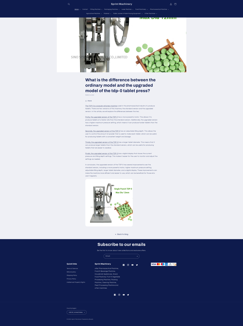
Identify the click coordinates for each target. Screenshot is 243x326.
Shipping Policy (72, 275)
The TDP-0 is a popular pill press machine (101, 106)
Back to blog (122, 234)
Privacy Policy (71, 279)
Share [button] (90, 101)
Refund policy (71, 272)
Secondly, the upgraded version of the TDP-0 (102, 131)
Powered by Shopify (87, 319)
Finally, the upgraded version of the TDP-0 (101, 153)
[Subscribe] (137, 256)
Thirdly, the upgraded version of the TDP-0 (102, 142)
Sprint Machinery (76, 319)
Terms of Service (72, 268)
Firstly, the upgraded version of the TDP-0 (101, 117)
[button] (69, 4)
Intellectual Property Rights (76, 282)
